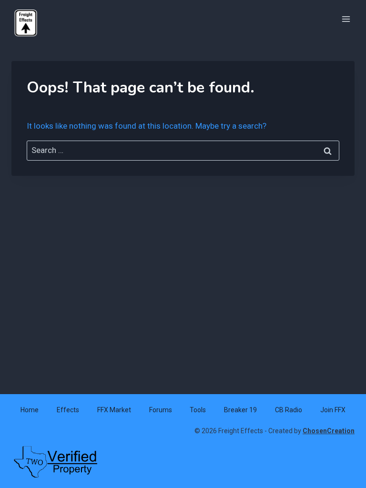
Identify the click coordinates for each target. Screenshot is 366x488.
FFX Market (114, 410)
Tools (198, 410)
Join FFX (333, 410)
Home (29, 410)
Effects (68, 410)
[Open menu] (346, 18)
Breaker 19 (240, 410)
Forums (160, 410)
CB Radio (288, 410)
